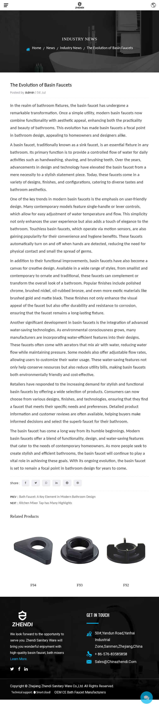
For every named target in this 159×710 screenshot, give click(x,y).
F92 (126, 585)
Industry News (71, 48)
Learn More (18, 659)
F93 (80, 585)
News (50, 48)
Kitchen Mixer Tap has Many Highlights (45, 503)
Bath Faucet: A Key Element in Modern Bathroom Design (57, 497)
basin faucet (87, 106)
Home (36, 48)
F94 (33, 585)
